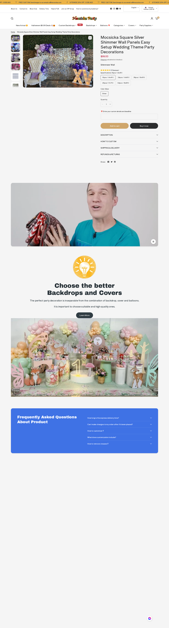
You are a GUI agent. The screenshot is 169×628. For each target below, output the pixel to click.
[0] (156, 18)
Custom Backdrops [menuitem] (66, 25)
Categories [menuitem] (118, 25)
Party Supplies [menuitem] (145, 25)
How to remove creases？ (98, 443)
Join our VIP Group (67, 9)
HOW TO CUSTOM (108, 141)
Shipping (104, 60)
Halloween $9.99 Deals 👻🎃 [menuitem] (43, 25)
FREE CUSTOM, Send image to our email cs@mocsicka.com (105, 2)
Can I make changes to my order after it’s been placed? (110, 424)
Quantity (104, 99)
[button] (149, 619)
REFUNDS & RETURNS (110, 154)
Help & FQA (55, 9)
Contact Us (23, 9)
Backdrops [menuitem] (90, 25)
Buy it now (144, 126)
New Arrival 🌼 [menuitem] (22, 25)
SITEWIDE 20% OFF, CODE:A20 (64, 2)
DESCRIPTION (107, 135)
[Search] (12, 18)
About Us (14, 9)
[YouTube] (117, 8)
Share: (103, 162)
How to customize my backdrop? (87, 9)
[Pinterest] (120, 8)
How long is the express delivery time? (103, 418)
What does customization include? (101, 437)
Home (13, 32)
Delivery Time (44, 9)
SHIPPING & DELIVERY (110, 148)
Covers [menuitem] (131, 25)
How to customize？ (95, 431)
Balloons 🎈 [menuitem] (105, 25)
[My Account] (152, 18)
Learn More (85, 315)
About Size (33, 9)
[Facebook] (111, 8)
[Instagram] (114, 8)
